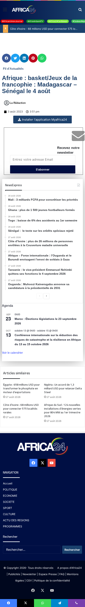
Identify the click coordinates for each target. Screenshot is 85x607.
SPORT (7, 508)
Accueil (7, 483)
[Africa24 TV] (23, 9)
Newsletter (29, 574)
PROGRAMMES (12, 526)
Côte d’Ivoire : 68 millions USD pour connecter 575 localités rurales (21, 408)
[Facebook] (33, 463)
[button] (6, 58)
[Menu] (5, 10)
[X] (42, 463)
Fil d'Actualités (13, 68)
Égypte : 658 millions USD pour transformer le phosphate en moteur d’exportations (21, 388)
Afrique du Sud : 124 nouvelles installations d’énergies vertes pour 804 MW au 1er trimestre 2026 (62, 410)
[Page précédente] (39, 296)
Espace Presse (47, 574)
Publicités (14, 574)
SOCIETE (8, 501)
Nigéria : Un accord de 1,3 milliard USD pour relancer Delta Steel (63, 388)
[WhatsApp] (42, 603)
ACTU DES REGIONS (16, 520)
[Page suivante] (46, 296)
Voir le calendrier (12, 352)
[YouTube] (52, 463)
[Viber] (76, 603)
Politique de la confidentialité (52, 580)
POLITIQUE (10, 489)
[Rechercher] (80, 10)
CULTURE (9, 514)
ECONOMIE (10, 495)
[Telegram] (59, 603)
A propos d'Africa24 (69, 567)
